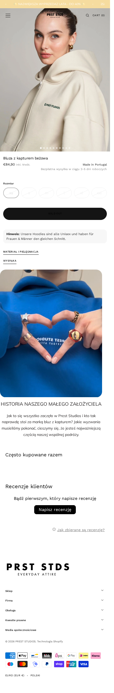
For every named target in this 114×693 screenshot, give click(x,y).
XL (84, 194)
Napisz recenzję (55, 509)
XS (14, 194)
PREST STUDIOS (25, 641)
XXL (102, 194)
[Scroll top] (102, 685)
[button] (8, 15)
